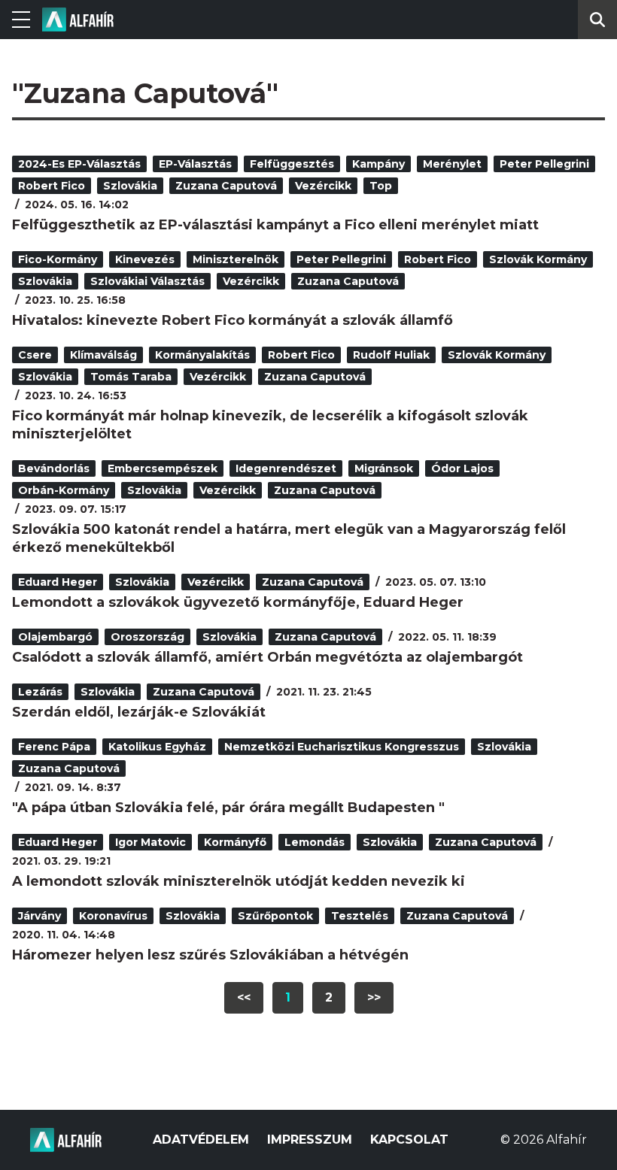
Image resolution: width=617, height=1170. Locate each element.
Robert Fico (51, 185)
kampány (378, 164)
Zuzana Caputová (226, 185)
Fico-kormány (57, 259)
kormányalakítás (202, 355)
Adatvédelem (201, 1139)
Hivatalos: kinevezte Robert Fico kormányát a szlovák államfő (232, 320)
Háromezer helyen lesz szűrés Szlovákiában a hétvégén (210, 955)
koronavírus (113, 916)
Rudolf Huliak (391, 355)
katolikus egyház (157, 746)
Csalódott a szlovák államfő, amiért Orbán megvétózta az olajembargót (267, 657)
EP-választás (195, 164)
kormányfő (235, 842)
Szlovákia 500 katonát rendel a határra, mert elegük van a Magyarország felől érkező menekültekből (289, 538)
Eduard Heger (57, 582)
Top (380, 185)
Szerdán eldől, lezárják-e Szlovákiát (139, 712)
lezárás (40, 692)
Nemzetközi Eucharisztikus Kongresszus (341, 746)
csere (35, 355)
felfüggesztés (292, 164)
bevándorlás (54, 468)
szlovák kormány (538, 259)
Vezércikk (323, 185)
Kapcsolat (409, 1139)
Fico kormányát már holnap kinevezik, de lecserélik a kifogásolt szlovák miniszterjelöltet (270, 425)
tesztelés (359, 916)
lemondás (314, 842)
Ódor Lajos (462, 468)
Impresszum (309, 1139)
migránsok (383, 468)
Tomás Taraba (131, 376)
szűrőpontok (275, 916)
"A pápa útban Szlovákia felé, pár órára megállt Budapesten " (228, 807)
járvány (39, 916)
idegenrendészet (286, 468)
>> (374, 997)
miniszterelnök (235, 259)
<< (244, 997)
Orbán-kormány (63, 490)
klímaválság (103, 355)
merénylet (452, 164)
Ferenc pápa (54, 746)
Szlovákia (130, 185)
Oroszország (147, 637)
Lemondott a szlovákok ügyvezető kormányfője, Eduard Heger (238, 602)
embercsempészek (162, 468)
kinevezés (145, 259)
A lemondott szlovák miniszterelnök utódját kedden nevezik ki (238, 881)
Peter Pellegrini (544, 164)
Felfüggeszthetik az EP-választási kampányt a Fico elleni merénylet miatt (275, 225)
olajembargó (55, 637)
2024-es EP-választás (79, 164)
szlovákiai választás (147, 281)
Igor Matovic (150, 842)
